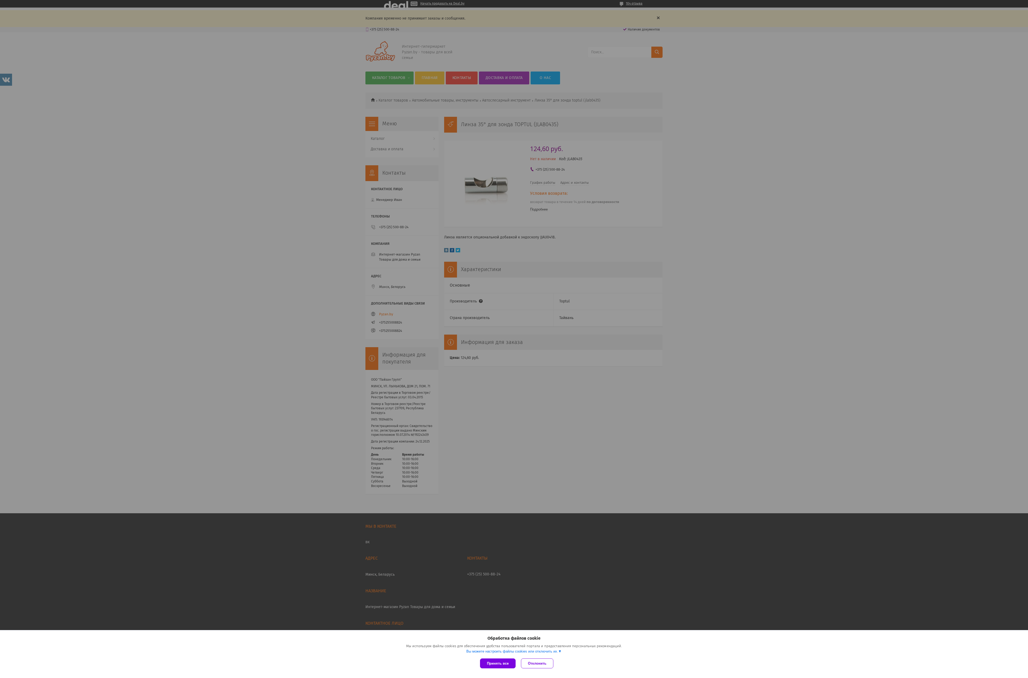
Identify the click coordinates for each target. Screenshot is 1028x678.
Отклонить (537, 663)
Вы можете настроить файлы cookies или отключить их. (512, 651)
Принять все (498, 663)
